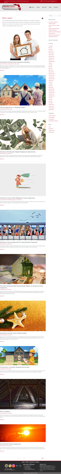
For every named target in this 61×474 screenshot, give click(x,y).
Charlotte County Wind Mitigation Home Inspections (17, 198)
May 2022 (50, 47)
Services (44, 7)
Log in (50, 126)
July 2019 (50, 97)
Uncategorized (2, 289)
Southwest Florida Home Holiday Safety (13, 333)
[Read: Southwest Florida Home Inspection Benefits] (23, 44)
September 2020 (52, 78)
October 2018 (51, 109)
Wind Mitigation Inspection (11, 199)
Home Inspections (27, 465)
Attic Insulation (5, 411)
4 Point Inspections (27, 468)
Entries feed (51, 128)
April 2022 (50, 49)
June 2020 (50, 83)
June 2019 (50, 99)
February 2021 (51, 71)
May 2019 (50, 101)
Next (42, 458)
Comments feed (51, 130)
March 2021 (51, 70)
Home (32, 7)
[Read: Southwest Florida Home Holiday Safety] (23, 315)
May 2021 (50, 66)
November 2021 (51, 58)
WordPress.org (51, 132)
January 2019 (51, 106)
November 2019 (51, 92)
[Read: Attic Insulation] (23, 394)
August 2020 (51, 80)
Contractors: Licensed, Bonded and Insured (14, 367)
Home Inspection (10, 63)
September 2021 (52, 61)
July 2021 (50, 63)
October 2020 (51, 77)
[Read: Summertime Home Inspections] (23, 433)
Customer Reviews (3, 63)
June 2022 (50, 46)
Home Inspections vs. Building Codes (12, 107)
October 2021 (51, 59)
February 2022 (51, 52)
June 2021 (50, 64)
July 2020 (50, 82)
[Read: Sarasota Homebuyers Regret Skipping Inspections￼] (23, 134)
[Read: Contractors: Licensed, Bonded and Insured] (19, 355)
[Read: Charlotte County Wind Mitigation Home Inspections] (23, 179)
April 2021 (50, 68)
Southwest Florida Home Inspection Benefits (15, 62)
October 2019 (51, 94)
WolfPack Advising (34, 473)
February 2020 (51, 89)
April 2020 (50, 85)
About (38, 7)
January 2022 (51, 54)
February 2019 (51, 104)
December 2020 (51, 73)
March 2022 (51, 51)
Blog (50, 7)
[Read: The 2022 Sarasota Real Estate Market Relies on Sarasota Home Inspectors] (23, 268)
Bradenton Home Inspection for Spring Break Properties (18, 242)
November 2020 (52, 75)
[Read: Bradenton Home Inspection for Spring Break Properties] (23, 224)
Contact (56, 7)
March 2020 (51, 87)
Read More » (2, 70)
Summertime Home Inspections (10, 444)
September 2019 (52, 95)
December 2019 (51, 90)
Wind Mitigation (27, 467)
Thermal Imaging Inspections (29, 469)
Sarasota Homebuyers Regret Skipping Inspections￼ (17, 152)
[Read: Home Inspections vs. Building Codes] (23, 90)
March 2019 (51, 102)
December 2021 (51, 56)
